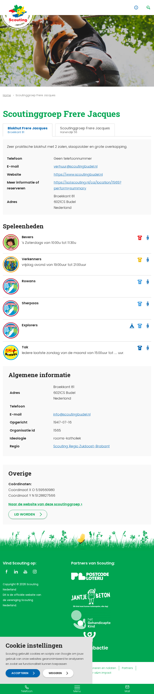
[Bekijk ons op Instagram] (35, 571)
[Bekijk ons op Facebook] (6, 571)
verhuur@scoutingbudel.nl (75, 166)
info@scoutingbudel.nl (72, 414)
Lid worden (24, 514)
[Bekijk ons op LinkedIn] (16, 571)
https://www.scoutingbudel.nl (78, 174)
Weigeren (55, 673)
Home (7, 95)
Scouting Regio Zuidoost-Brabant (81, 446)
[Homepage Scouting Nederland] (17, 13)
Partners (127, 668)
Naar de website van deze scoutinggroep (44, 504)
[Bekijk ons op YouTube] (25, 571)
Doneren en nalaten (102, 668)
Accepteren (19, 673)
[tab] (27, 130)
